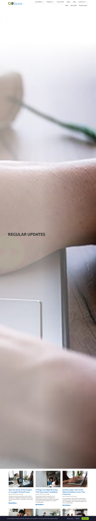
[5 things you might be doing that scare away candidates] (48, 479)
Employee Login (83, 6)
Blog (75, 2)
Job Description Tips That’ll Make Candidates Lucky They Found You (74, 492)
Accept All (85, 518)
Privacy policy (70, 518)
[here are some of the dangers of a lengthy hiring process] (21, 479)
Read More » (13, 503)
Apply (67, 6)
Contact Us (83, 2)
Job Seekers (40, 2)
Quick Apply (74, 6)
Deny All (77, 518)
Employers (51, 2)
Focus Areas (61, 2)
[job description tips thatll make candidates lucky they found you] (75, 479)
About (69, 2)
